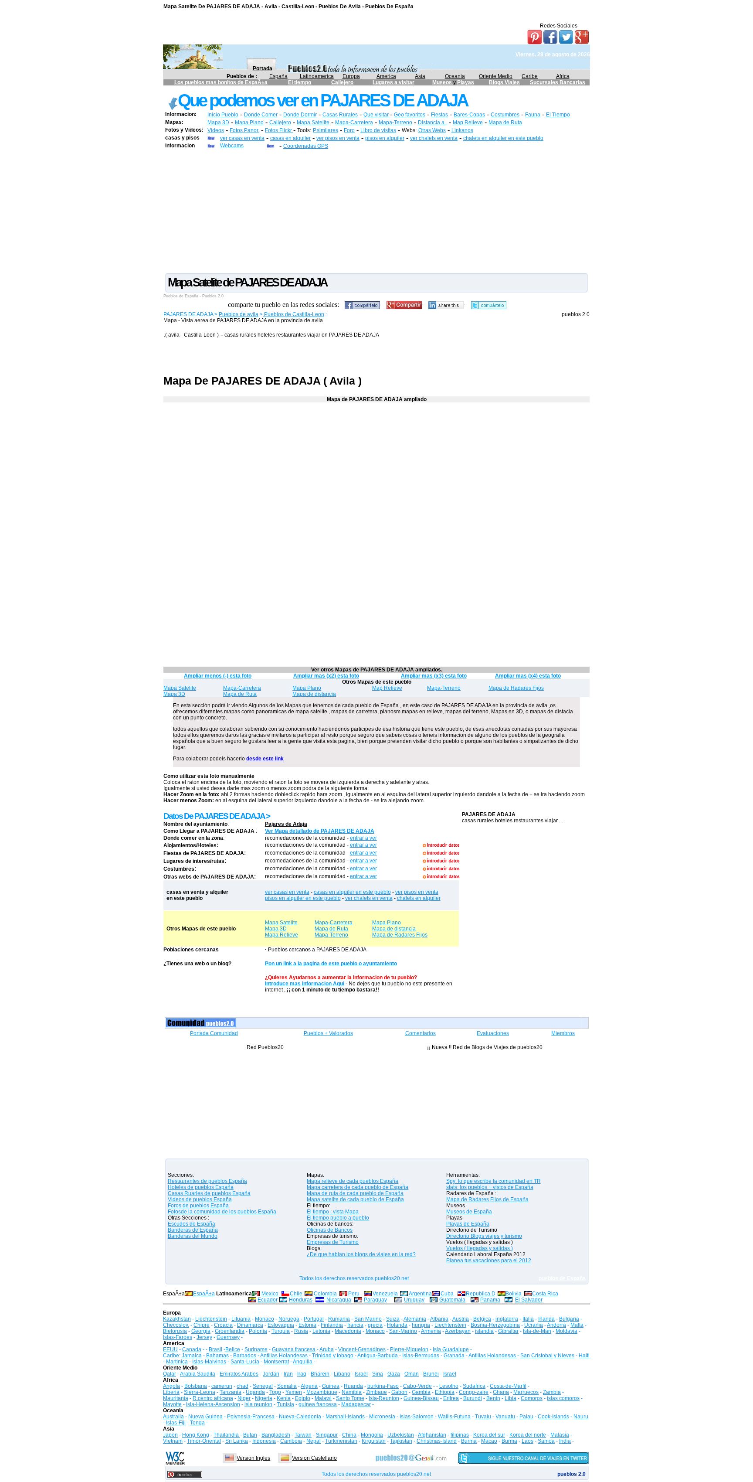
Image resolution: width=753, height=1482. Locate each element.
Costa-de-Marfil (508, 1386)
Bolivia (513, 1294)
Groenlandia (229, 1331)
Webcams (232, 146)
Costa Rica (545, 1294)
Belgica (482, 1319)
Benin (493, 1398)
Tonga (197, 1423)
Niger (244, 1398)
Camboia (291, 1441)
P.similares (325, 130)
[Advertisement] (376, 211)
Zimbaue (376, 1392)
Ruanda (353, 1386)
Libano (342, 1374)
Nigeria (263, 1398)
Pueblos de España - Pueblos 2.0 (193, 296)
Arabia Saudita (197, 1374)
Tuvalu (483, 1417)
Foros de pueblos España (198, 1206)
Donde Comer (261, 115)
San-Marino (403, 1331)
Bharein (320, 1374)
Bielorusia (175, 1331)
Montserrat (276, 1362)
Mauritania (175, 1398)
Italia (528, 1319)
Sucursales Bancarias (557, 82)
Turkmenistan (341, 1441)
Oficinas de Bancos (330, 1230)
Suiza (393, 1319)
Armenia (431, 1331)
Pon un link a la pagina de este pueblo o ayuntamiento (331, 964)
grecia (375, 1325)
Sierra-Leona (199, 1392)
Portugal (314, 1319)
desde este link (265, 759)
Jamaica (192, 1356)
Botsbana (195, 1386)
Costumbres (505, 115)
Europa (351, 76)
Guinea (330, 1386)
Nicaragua (338, 1300)
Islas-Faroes (177, 1337)
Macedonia (348, 1331)
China (349, 1435)
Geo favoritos (409, 115)
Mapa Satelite (313, 122)
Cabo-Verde (417, 1386)
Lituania (241, 1319)
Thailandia (227, 1435)
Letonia (321, 1331)
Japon (170, 1435)
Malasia (559, 1435)
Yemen (293, 1392)
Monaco (264, 1319)
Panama (490, 1300)
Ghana (501, 1392)
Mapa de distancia (314, 694)
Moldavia (566, 1331)
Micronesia (382, 1417)
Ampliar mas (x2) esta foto (326, 676)
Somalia (287, 1386)
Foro (349, 130)
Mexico (269, 1294)
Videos (215, 130)
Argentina (420, 1294)
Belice (232, 1349)
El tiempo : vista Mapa (333, 1212)
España (278, 76)
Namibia (352, 1392)
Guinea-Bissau (421, 1398)
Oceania (455, 76)
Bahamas (217, 1356)
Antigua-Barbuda (377, 1356)
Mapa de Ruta (505, 122)
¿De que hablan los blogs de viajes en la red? (361, 1254)
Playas (465, 82)
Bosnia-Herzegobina (495, 1325)
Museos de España (469, 1212)
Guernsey (228, 1337)
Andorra (556, 1325)
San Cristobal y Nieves (547, 1356)
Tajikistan (401, 1441)
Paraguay (375, 1300)
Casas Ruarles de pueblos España (209, 1193)
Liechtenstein (211, 1319)
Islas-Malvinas (209, 1362)
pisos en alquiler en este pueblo (303, 898)
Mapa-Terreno (395, 122)
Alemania (415, 1319)
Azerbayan (458, 1331)
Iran (288, 1374)
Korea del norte (527, 1435)
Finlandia (332, 1325)
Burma (469, 1441)
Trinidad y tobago (332, 1356)
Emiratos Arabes (239, 1374)
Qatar (169, 1374)
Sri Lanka (236, 1441)
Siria (377, 1374)
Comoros (532, 1398)
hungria (421, 1325)
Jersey (204, 1337)
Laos (527, 1441)
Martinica (177, 1362)
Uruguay (414, 1300)
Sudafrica (474, 1386)
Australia (173, 1417)
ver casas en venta (242, 138)
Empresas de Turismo (333, 1242)
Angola (171, 1386)
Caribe (530, 76)
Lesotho (448, 1386)
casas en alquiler (290, 138)
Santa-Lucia (245, 1362)
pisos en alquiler (384, 138)
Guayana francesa (293, 1349)
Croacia (223, 1325)
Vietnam (173, 1441)
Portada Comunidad (214, 1033)
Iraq (301, 1374)
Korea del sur (489, 1435)
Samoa (546, 1441)
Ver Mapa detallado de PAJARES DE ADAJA (319, 831)
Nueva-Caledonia (300, 1417)
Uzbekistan (400, 1435)
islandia (484, 1331)
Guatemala (452, 1300)
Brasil (215, 1349)
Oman (411, 1374)
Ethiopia (445, 1392)
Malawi (323, 1398)
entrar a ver (363, 838)
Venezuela (385, 1294)
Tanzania (230, 1392)
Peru (354, 1294)
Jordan (271, 1374)
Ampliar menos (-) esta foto (217, 676)
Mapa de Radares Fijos (516, 688)
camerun (221, 1386)
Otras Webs (432, 130)
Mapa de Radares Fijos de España (487, 1199)
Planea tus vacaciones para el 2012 (488, 1260)
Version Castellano (314, 1458)
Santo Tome (350, 1398)
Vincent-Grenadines (362, 1349)
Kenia (284, 1398)
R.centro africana (213, 1398)
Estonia (307, 1325)
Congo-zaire (473, 1392)
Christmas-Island (437, 1441)
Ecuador (268, 1300)
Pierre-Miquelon (409, 1349)
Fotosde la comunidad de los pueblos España (222, 1212)
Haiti (584, 1356)
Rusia (301, 1331)
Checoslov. (176, 1325)
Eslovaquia (281, 1325)
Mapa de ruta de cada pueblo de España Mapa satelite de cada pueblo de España (355, 1196)
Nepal (313, 1441)
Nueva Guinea (205, 1417)
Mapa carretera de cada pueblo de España (357, 1187)
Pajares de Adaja (286, 824)
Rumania (339, 1319)
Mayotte (172, 1404)
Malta (576, 1325)
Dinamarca (250, 1325)
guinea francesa (317, 1404)
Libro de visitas (378, 130)
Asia (420, 76)
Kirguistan (374, 1441)
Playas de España (467, 1224)
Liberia (171, 1392)
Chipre (201, 1325)
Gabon (399, 1392)
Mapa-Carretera (354, 122)
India (565, 1441)
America (386, 76)
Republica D (480, 1294)
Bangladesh (275, 1435)
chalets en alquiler (419, 898)
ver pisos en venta (338, 138)
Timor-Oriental (204, 1441)
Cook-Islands (553, 1417)
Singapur (327, 1435)
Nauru (580, 1417)
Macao (489, 1441)
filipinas (460, 1435)
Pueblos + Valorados (328, 1033)
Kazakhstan (177, 1319)
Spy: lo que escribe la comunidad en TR (493, 1181)
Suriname (256, 1349)
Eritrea (451, 1398)
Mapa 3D (218, 122)
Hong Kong (195, 1435)
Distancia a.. (432, 122)
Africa (563, 76)
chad (242, 1386)
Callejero (342, 82)
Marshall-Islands (345, 1417)
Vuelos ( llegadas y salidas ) (479, 1248)
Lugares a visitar (393, 82)
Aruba (326, 1349)
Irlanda (546, 1319)
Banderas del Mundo (192, 1236)
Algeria (309, 1386)
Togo (275, 1392)
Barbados (244, 1356)
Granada (454, 1356)
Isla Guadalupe (451, 1349)
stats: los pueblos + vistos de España (489, 1187)
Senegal (263, 1386)
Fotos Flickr (279, 130)
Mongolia (372, 1435)
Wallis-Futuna (454, 1417)
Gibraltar (508, 1331)
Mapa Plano (249, 122)
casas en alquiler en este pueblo (352, 892)
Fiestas (439, 115)
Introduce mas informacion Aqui (304, 984)
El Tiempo (558, 115)
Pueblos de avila (238, 314)
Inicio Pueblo (222, 115)
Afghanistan (432, 1435)
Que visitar (376, 115)
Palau (526, 1417)
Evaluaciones (493, 1033)
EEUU (170, 1349)
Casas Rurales (340, 115)
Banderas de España (193, 1230)
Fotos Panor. (244, 130)
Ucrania (533, 1325)
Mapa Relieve (281, 935)
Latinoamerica (317, 76)
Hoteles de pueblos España (201, 1187)
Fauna (532, 115)
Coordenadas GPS (305, 146)
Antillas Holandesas (284, 1356)
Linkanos (462, 130)
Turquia (280, 1331)
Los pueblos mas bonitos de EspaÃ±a (221, 82)
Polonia (258, 1331)
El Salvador (529, 1300)
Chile (296, 1294)
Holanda (397, 1325)
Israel (361, 1374)
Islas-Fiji (176, 1423)
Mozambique (321, 1392)
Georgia (200, 1331)
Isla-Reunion (384, 1398)
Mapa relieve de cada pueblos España (352, 1181)
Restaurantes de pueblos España (207, 1181)
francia (355, 1325)
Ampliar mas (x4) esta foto (528, 676)
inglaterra (506, 1319)
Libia (510, 1398)
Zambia (552, 1392)
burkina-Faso (383, 1386)
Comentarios (420, 1033)
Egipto (302, 1398)
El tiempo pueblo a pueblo (338, 1218)
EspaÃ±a (204, 1294)
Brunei (431, 1374)
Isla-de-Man (537, 1331)
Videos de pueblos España (200, 1199)
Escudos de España (191, 1224)
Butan (250, 1435)
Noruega (288, 1319)
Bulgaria (569, 1319)
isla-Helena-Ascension (213, 1404)
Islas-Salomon (417, 1417)
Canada (191, 1349)
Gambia (421, 1392)
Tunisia (285, 1404)
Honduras (300, 1300)
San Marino (368, 1319)
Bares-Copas (469, 115)
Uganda (255, 1392)
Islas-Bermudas (420, 1356)
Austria (460, 1319)
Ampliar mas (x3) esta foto (434, 676)
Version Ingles (253, 1458)
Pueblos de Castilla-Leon (293, 314)
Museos (442, 82)
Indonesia (264, 1441)
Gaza (393, 1374)
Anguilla (302, 1362)
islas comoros (563, 1398)
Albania (439, 1319)
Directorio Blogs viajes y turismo (484, 1236)
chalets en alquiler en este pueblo (503, 138)
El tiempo (299, 82)
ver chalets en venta (434, 138)
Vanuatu (505, 1417)
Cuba (447, 1294)
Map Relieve (468, 122)
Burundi (472, 1398)
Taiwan (303, 1435)
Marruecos (526, 1392)
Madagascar (356, 1404)
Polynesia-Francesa (251, 1417)
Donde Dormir (300, 115)
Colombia (325, 1294)
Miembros (563, 1033)
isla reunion (258, 1404)
